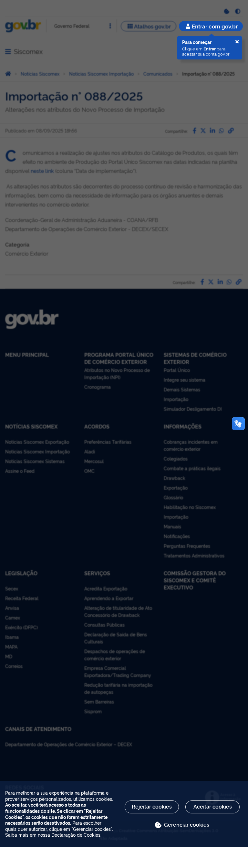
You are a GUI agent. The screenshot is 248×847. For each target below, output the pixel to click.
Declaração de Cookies (75, 834)
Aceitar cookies (212, 806)
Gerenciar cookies (186, 824)
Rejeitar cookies (152, 806)
